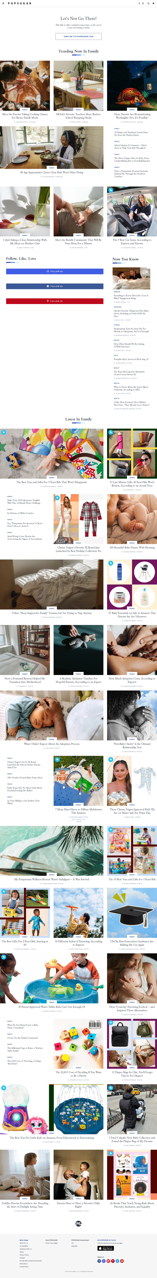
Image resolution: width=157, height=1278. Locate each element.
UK (72, 1243)
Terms (22, 1252)
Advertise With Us (26, 1249)
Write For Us (24, 1243)
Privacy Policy (24, 1255)
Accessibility (24, 1246)
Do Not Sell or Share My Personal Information (30, 1262)
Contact (22, 1258)
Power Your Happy (52, 1243)
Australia (74, 1246)
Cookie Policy (24, 1267)
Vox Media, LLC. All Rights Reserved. (81, 1271)
